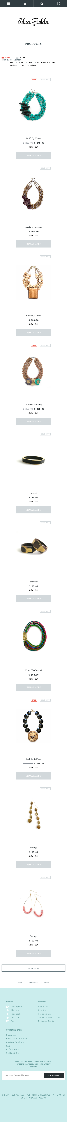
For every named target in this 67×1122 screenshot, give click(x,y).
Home (20, 983)
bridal (13, 65)
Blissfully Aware (33, 315)
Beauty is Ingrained (33, 226)
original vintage (46, 62)
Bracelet (33, 492)
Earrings (33, 847)
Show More (34, 968)
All (11, 62)
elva (21, 62)
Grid (7, 57)
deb (30, 62)
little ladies (29, 65)
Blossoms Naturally (33, 404)
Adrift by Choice (33, 138)
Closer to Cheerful (33, 670)
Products (33, 983)
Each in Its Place (33, 758)
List (22, 57)
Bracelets (34, 581)
